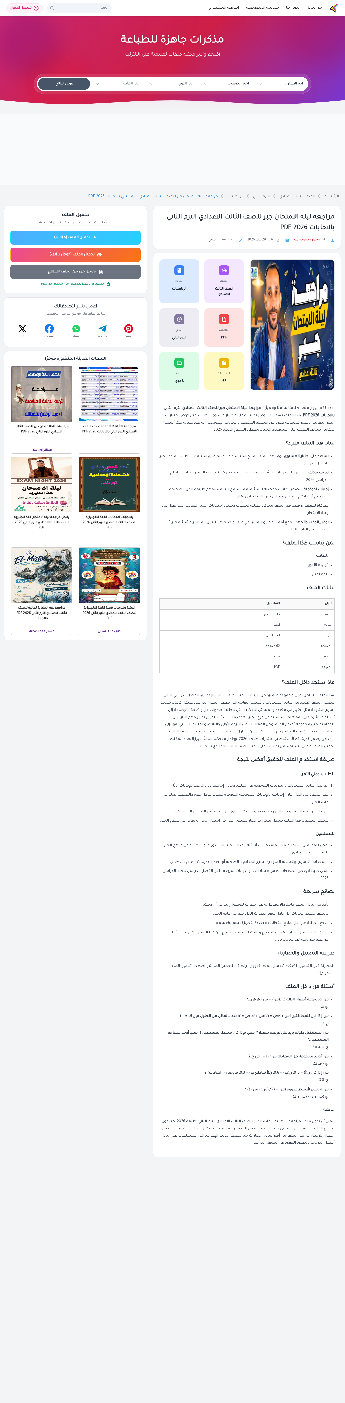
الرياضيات (235, 197)
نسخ (212, 240)
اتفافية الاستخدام (224, 8)
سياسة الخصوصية (262, 8)
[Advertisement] (172, 149)
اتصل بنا (293, 8)
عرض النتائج (64, 84)
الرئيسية (331, 197)
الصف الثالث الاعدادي (297, 197)
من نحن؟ (314, 8)
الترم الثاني (261, 197)
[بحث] (52, 8)
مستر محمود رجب (307, 240)
